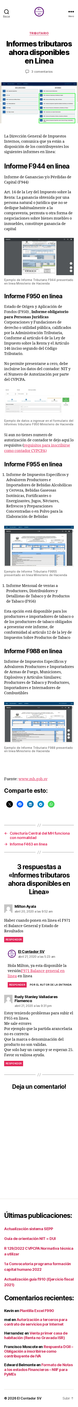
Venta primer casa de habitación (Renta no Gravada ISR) (35, 1335)
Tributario (39, 33)
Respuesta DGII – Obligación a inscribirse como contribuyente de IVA (38, 1351)
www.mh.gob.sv (33, 779)
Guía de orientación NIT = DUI (30, 1238)
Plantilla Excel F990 (37, 1310)
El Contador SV (29, 1398)
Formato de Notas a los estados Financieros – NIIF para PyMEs (38, 1369)
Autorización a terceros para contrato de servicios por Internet (35, 1322)
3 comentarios (42, 72)
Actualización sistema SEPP (28, 1229)
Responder (14, 939)
